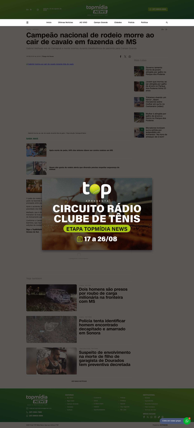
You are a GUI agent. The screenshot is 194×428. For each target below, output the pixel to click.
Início (48, 22)
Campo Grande (101, 22)
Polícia (131, 22)
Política (144, 22)
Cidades (118, 22)
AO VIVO (83, 22)
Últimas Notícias (65, 22)
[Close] (152, 178)
